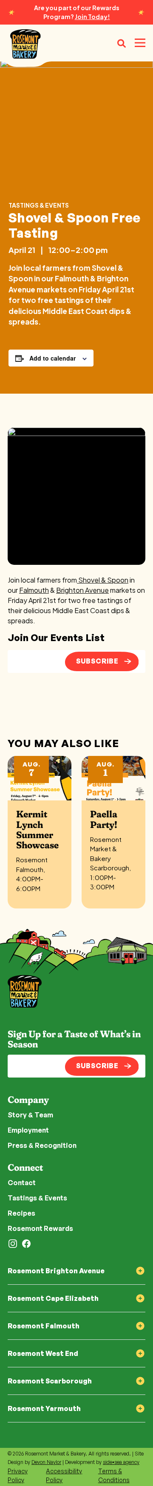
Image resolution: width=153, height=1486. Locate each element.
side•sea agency (121, 1462)
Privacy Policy (18, 1475)
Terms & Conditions (114, 1475)
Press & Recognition (42, 1145)
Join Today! (92, 16)
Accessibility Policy (64, 1475)
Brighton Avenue (82, 590)
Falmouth (34, 590)
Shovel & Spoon (102, 579)
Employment (28, 1130)
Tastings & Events (38, 205)
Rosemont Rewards (40, 1228)
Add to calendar (52, 358)
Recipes (21, 1213)
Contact (22, 1182)
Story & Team (30, 1115)
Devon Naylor (46, 1462)
